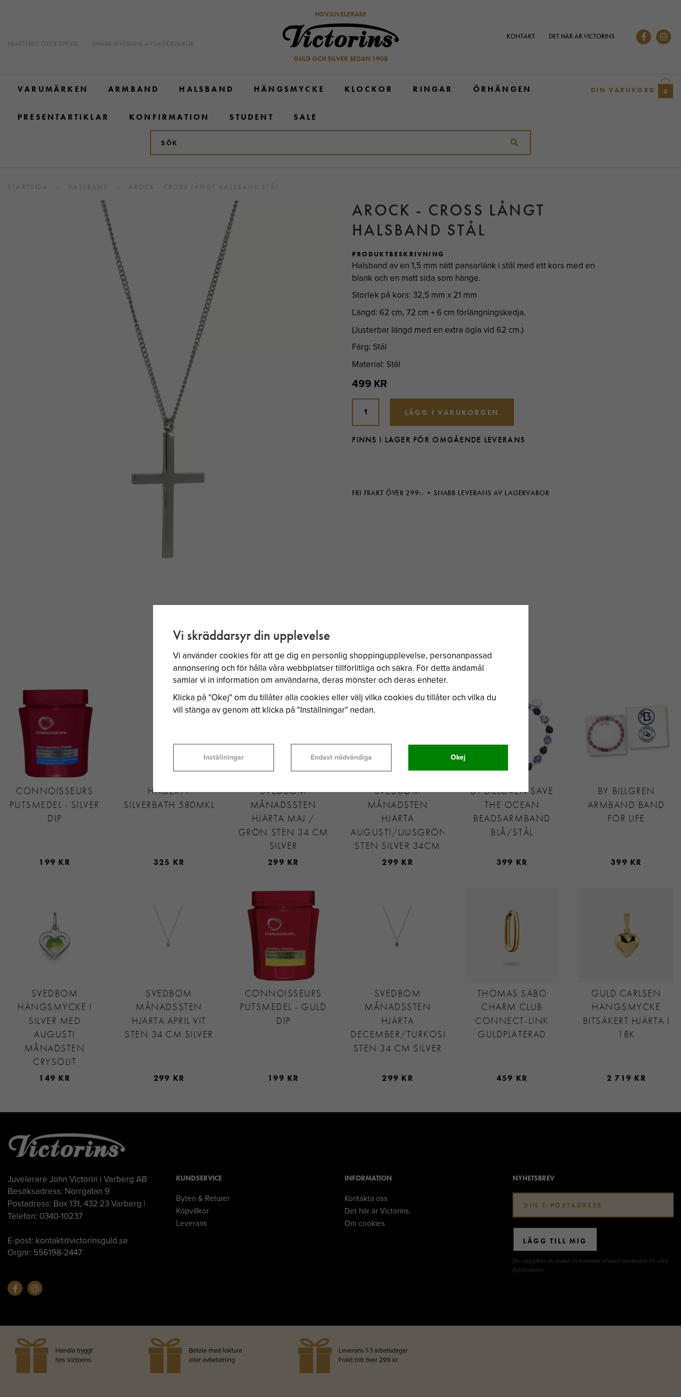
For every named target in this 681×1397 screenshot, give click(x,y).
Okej (458, 757)
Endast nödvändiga (341, 757)
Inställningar (223, 757)
